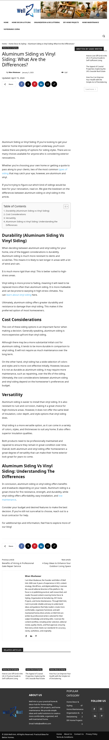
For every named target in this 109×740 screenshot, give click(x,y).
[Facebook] (21, 84)
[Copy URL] (54, 84)
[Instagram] (101, 709)
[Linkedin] (41, 84)
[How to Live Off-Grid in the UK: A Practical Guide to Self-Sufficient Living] (12, 663)
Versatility (11, 217)
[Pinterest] (34, 84)
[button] (103, 36)
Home (4, 44)
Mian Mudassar (14, 72)
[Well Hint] (29, 10)
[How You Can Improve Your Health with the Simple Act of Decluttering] (60, 663)
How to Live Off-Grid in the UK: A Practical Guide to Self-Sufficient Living (12, 676)
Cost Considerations (16, 214)
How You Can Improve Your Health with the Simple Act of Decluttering (60, 676)
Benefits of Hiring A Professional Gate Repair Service (18, 564)
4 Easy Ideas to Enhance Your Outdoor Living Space (56, 564)
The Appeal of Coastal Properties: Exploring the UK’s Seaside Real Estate (35, 676)
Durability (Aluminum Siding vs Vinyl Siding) (27, 210)
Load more (90, 89)
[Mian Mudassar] (4, 72)
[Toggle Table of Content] (64, 206)
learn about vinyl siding (18, 294)
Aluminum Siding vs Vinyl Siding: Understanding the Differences (31, 223)
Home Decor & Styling (17, 44)
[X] (28, 84)
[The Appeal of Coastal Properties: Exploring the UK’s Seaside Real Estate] (36, 663)
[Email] (48, 84)
